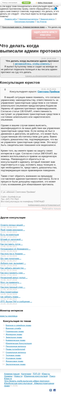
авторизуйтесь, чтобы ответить (32, 63)
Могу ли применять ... (10, 282)
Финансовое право (14, 361)
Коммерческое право (15, 340)
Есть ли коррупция (9, 234)
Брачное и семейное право (18, 325)
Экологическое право (16, 364)
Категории (26, 374)
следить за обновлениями (36, 76)
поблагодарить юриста (38, 205)
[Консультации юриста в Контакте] (51, 390)
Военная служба (13, 328)
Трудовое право (13, 355)
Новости (18, 376)
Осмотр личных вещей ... (12, 225)
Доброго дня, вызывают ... (13, 263)
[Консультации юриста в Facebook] (54, 390)
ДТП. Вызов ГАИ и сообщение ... (16, 301)
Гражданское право (15, 331)
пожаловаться (54, 76)
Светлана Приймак (49, 91)
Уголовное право (13, 358)
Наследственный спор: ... (12, 287)
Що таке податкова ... (10, 258)
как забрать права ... (10, 296)
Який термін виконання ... (12, 230)
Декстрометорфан (9, 292)
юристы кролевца (8, 316)
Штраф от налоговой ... (11, 239)
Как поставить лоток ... (11, 244)
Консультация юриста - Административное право (23, 27)
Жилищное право (14, 334)
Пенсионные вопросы (16, 346)
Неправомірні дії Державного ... (15, 249)
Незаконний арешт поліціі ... (14, 277)
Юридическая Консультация (19, 343)
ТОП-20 (36, 374)
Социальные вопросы (16, 352)
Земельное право (14, 337)
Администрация (12, 374)
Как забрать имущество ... (13, 268)
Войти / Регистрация (45, 3)
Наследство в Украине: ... (12, 253)
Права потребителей (15, 349)
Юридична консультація (36, 376)
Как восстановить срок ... (12, 273)
